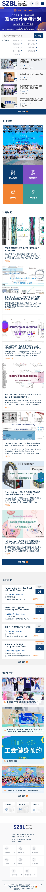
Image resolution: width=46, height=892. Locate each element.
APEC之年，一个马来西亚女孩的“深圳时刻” (31, 61)
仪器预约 (31, 47)
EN (31, 3)
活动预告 (16, 47)
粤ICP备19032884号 (27, 886)
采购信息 (31, 51)
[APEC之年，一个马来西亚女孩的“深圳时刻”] (9, 64)
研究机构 (31, 40)
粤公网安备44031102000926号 (24, 889)
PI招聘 (15, 54)
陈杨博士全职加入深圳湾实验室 (31, 74)
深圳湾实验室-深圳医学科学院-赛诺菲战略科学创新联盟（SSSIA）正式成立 (31, 88)
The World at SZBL (28, 68)
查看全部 (21, 111)
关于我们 (16, 44)
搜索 (39, 35)
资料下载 (16, 51)
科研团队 (16, 40)
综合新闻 (24, 79)
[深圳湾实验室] (14, 3)
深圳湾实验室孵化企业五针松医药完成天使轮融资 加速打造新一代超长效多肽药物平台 (31, 101)
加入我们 (31, 44)
